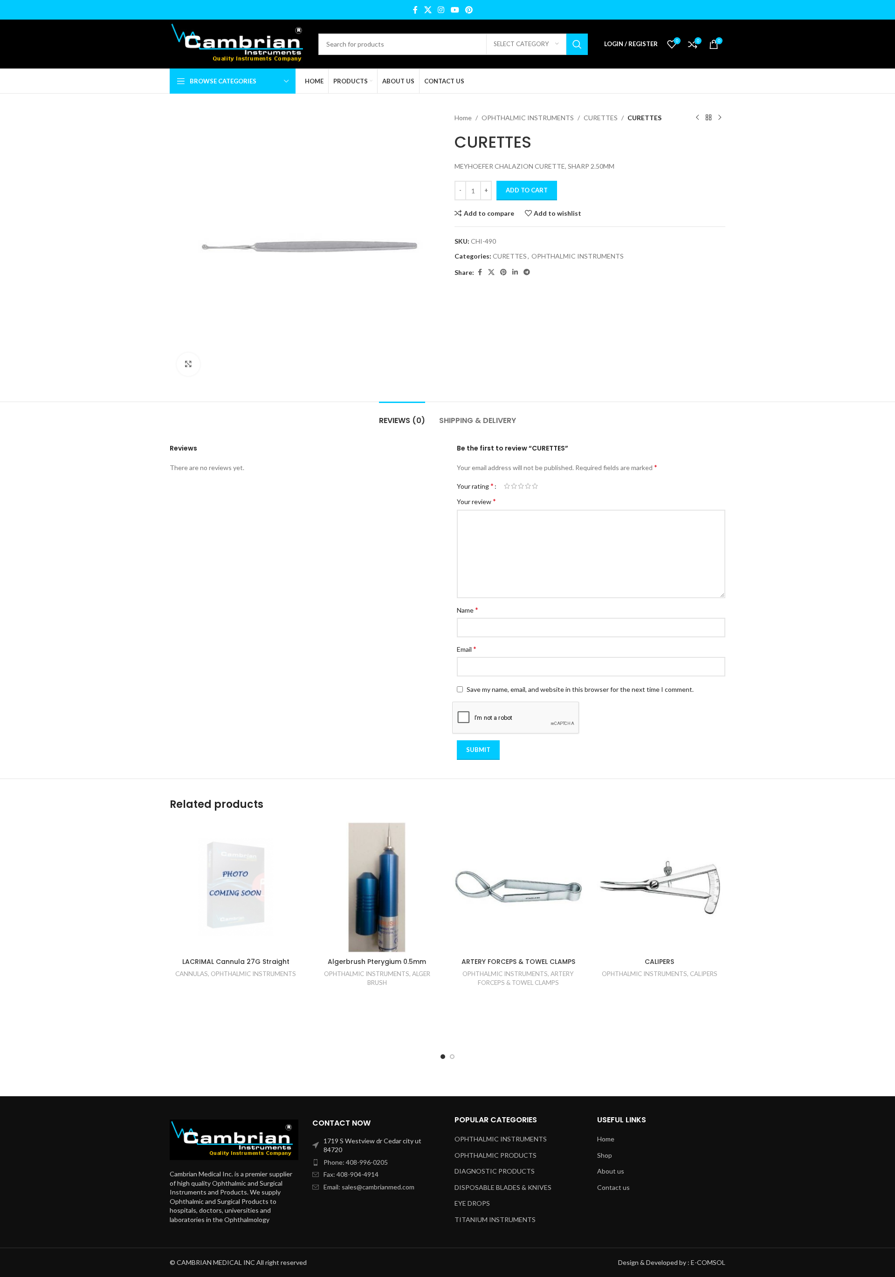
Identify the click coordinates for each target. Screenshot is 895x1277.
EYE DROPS (472, 1203)
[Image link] (234, 1139)
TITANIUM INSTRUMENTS (495, 1219)
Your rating (475, 486)
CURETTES (601, 118)
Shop (604, 1155)
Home (463, 118)
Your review (476, 501)
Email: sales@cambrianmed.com (369, 1187)
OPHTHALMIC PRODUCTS (495, 1155)
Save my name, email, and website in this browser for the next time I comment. (580, 689)
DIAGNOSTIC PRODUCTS (494, 1171)
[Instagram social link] (441, 10)
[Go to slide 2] (452, 1056)
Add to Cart (527, 190)
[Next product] (719, 117)
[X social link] (427, 10)
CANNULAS (191, 973)
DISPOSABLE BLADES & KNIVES (502, 1187)
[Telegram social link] (527, 272)
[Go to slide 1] (443, 1056)
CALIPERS (659, 961)
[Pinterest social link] (468, 10)
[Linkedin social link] (515, 272)
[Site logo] (239, 43)
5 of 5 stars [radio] (534, 486)
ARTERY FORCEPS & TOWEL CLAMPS (518, 961)
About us (610, 1171)
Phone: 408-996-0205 (356, 1162)
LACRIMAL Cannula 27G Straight (235, 961)
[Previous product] (697, 117)
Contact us (613, 1187)
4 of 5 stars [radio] (527, 486)
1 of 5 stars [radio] (506, 486)
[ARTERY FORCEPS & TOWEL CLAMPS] (518, 887)
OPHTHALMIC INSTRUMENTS (528, 118)
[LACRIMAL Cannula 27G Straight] (236, 887)
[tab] (402, 416)
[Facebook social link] (415, 10)
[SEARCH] (577, 44)
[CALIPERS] (659, 887)
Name (467, 609)
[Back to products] (708, 117)
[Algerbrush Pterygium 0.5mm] (377, 887)
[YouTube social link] (455, 10)
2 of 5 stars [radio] (513, 486)
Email (466, 648)
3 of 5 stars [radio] (520, 486)
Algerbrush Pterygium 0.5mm (377, 961)
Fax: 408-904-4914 (351, 1174)
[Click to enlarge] (188, 364)
